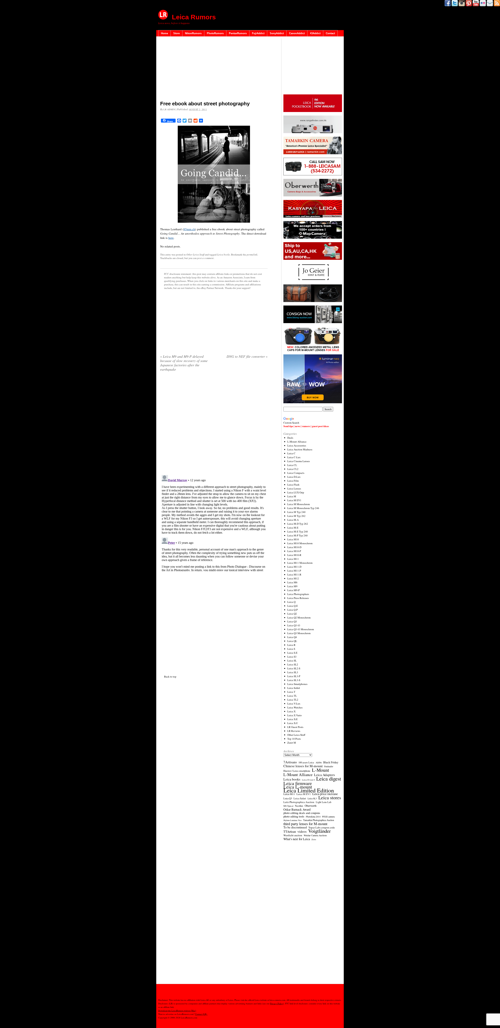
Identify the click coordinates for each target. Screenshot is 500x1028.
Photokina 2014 (313, 816)
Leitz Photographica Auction (298, 802)
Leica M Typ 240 (296, 512)
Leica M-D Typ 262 (297, 523)
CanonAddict (297, 33)
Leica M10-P (294, 551)
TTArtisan (289, 831)
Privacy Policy (276, 1003)
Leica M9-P (293, 590)
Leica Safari (300, 798)
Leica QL (292, 641)
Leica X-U (292, 723)
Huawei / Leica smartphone (296, 771)
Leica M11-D (294, 566)
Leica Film (293, 480)
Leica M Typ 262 (296, 516)
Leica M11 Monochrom (299, 563)
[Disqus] (214, 522)
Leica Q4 (292, 637)
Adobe (319, 762)
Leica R (291, 645)
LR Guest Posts (295, 727)
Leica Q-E (292, 606)
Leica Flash (293, 484)
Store (176, 33)
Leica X (291, 711)
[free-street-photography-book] (214, 174)
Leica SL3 (292, 672)
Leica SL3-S (293, 680)
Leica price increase (325, 794)
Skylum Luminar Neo (292, 820)
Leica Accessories (296, 445)
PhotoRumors (215, 33)
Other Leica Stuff (195, 254)
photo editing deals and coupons (301, 813)
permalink (252, 254)
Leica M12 (293, 578)
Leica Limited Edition (308, 790)
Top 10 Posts (294, 738)
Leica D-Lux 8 (308, 779)
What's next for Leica (296, 839)
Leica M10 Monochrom (299, 543)
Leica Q (291, 602)
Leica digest (328, 778)
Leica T (291, 692)
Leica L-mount (297, 787)
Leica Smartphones (297, 684)
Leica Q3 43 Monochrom (300, 629)
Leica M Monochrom (298, 504)
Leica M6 (292, 582)
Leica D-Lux (294, 477)
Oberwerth (310, 806)
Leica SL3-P (293, 676)
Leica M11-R (294, 574)
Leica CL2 (292, 469)
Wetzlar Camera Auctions (315, 835)
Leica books (223, 254)
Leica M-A (293, 520)
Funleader (328, 766)
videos (302, 831)
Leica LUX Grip (295, 492)
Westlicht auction (292, 835)
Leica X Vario (294, 715)
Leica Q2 (292, 613)
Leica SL (292, 660)
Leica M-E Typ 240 (297, 531)
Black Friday (330, 762)
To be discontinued (295, 827)
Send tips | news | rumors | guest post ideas (306, 426)
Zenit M (291, 742)
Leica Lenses (294, 488)
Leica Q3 (292, 621)
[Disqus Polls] (214, 424)
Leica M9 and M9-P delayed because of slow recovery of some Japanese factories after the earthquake (184, 363)
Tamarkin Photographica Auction (318, 820)
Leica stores (329, 797)
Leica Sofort (293, 688)
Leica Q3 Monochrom (299, 633)
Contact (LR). (201, 1014)
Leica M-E (292, 527)
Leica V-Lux (293, 703)
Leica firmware (297, 783)
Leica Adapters (324, 775)
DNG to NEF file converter (247, 356)
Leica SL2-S (293, 668)
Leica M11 (293, 559)
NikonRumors (193, 33)
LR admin (169, 109)
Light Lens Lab (323, 802)
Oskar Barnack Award (297, 809)
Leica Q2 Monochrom (299, 617)
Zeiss (314, 839)
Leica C (291, 453)
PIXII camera (328, 816)
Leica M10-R (294, 555)
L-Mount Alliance (296, 441)
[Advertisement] (214, 69)
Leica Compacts (295, 473)
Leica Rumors (194, 17)
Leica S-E (292, 652)
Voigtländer (319, 831)
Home (164, 33)
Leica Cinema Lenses (298, 461)
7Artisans (290, 762)
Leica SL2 (292, 664)
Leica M (291, 496)
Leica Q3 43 (293, 625)
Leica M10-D (294, 547)
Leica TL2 (292, 699)
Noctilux (299, 806)
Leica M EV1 (294, 500)
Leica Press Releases (298, 598)
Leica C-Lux (294, 457)
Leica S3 (291, 656)
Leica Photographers (298, 594)
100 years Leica (306, 762)
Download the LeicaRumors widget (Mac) (177, 1010)
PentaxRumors (238, 33)
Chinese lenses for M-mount (303, 766)
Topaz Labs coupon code (321, 827)
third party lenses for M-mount (305, 823)
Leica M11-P (294, 570)
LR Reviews (293, 731)
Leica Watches (295, 707)
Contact (330, 33)
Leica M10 (293, 539)
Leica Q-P (292, 609)
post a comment (205, 258)
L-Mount (320, 770)
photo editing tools (293, 816)
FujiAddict (258, 33)
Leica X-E (292, 719)
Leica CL (292, 465)
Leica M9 (292, 586)
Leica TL (292, 695)
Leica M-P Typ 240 (297, 535)
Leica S (291, 649)
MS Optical (288, 806)
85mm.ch (189, 229)
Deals (290, 437)
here (171, 238)
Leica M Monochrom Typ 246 (303, 508)
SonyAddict (277, 33)
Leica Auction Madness (299, 449)
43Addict (315, 33)
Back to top (170, 676)
